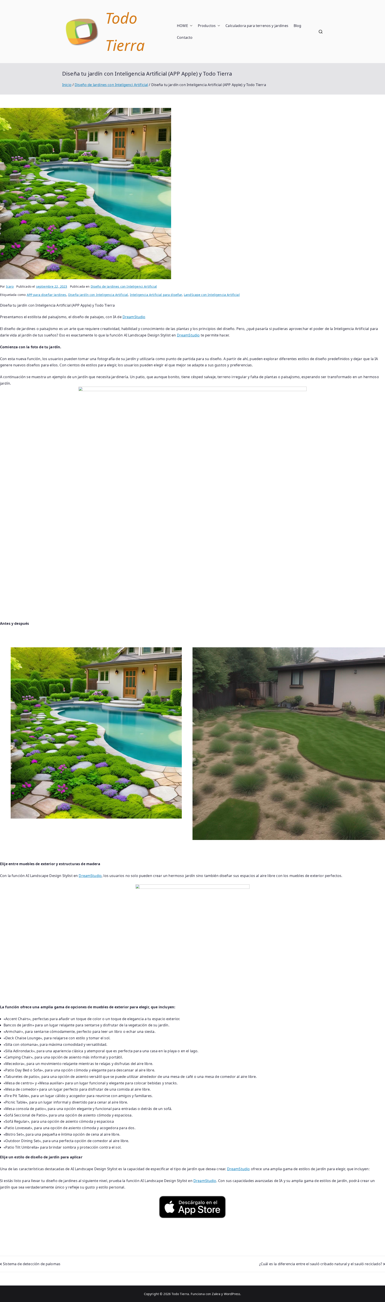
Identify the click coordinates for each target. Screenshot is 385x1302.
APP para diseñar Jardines (46, 295)
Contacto (184, 37)
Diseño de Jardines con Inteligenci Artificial (124, 286)
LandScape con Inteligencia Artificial (212, 295)
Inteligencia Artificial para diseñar (156, 295)
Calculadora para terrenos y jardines (256, 25)
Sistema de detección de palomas (31, 1263)
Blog (297, 25)
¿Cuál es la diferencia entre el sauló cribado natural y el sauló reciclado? (320, 1263)
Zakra (216, 1294)
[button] (190, 26)
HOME (182, 25)
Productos (207, 25)
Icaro (10, 286)
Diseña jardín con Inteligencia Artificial (98, 295)
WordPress (232, 1294)
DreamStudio (134, 316)
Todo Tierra (180, 1294)
